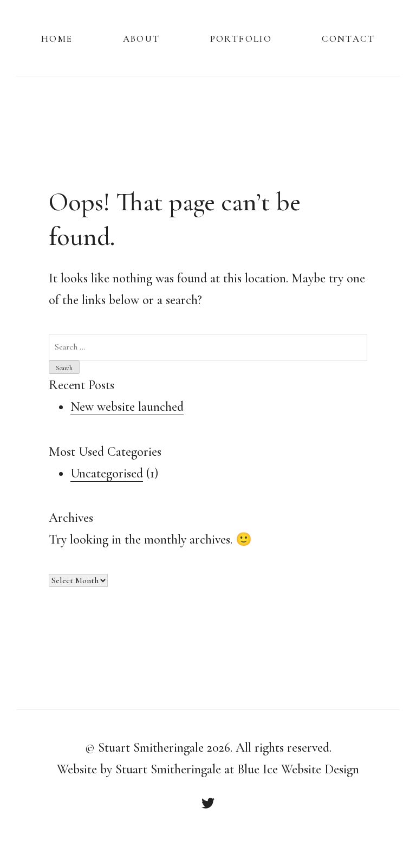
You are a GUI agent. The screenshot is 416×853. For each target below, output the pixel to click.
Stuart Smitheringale (151, 747)
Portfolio (241, 38)
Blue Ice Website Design (298, 769)
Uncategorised (106, 473)
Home (57, 38)
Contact (348, 38)
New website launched (127, 407)
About (141, 38)
